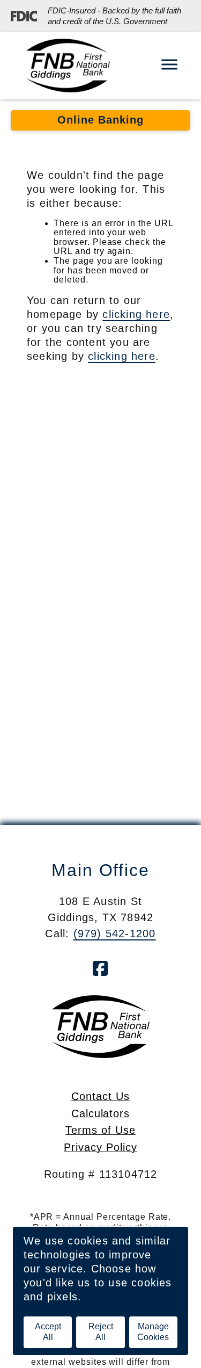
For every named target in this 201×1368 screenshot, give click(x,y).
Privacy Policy (100, 1147)
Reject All (100, 1332)
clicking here (136, 314)
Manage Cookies (153, 1332)
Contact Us (100, 1096)
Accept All (48, 1332)
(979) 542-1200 (114, 933)
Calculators (100, 1113)
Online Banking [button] (100, 120)
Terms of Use (100, 1130)
